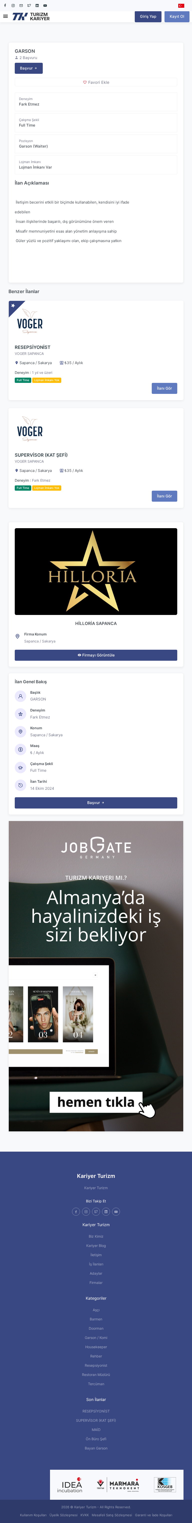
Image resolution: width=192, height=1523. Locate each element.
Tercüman (96, 1384)
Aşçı (96, 1310)
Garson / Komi (96, 1337)
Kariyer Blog (96, 1245)
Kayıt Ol (177, 16)
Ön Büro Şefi (96, 1439)
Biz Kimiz (96, 1236)
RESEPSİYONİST (32, 347)
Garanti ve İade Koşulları (153, 1515)
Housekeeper (96, 1347)
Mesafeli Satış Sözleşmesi (112, 1515)
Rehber (96, 1356)
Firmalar (96, 1282)
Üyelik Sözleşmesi (64, 1515)
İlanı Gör (164, 388)
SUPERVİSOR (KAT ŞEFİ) (41, 455)
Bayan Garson (96, 1448)
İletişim (96, 1255)
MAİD (96, 1429)
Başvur (27, 68)
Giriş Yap (148, 16)
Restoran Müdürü (96, 1374)
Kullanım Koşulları (33, 1515)
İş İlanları (96, 1264)
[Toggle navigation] (5, 16)
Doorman (96, 1328)
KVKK (84, 1515)
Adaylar (96, 1273)
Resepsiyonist (96, 1365)
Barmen (96, 1319)
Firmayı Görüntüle (98, 655)
